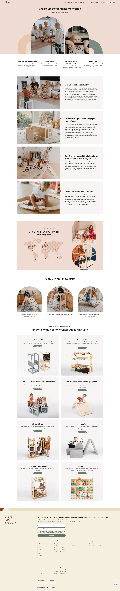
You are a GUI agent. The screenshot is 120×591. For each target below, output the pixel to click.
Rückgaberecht (41, 575)
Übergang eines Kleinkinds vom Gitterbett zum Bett (60, 570)
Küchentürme (41, 545)
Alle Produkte (41, 543)
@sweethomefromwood (54, 282)
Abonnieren (51, 535)
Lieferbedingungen (42, 571)
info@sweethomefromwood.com (95, 543)
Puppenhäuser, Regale (43, 557)
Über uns (73, 543)
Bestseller (56, 543)
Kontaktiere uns (74, 545)
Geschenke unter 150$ (59, 547)
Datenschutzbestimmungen (44, 573)
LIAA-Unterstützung (58, 576)
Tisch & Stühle (41, 555)
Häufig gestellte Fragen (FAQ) (94, 545)
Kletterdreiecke (41, 553)
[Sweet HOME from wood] (8, 2)
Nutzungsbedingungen (43, 569)
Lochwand (40, 551)
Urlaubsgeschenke (58, 545)
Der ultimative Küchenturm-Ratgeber (60, 574)
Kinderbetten (41, 549)
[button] (74, 2)
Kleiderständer (41, 547)
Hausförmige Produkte (59, 551)
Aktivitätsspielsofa (42, 559)
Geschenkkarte (41, 561)
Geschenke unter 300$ (59, 549)
